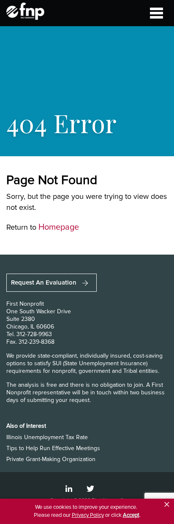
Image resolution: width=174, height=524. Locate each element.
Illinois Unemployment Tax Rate (47, 437)
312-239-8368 (36, 341)
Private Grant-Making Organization (50, 459)
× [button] (166, 504)
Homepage (58, 227)
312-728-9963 (34, 334)
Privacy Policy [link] (88, 515)
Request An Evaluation (44, 282)
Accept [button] (131, 515)
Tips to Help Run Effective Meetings (53, 448)
